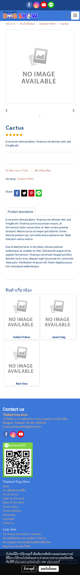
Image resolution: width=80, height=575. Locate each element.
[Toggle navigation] (75, 15)
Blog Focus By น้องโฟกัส (16, 546)
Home (6, 486)
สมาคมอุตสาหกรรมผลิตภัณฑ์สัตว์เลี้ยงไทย (27, 542)
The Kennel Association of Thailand (22, 534)
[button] (67, 16)
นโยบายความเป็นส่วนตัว (27, 561)
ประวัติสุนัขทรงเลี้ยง (14, 490)
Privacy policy (10, 506)
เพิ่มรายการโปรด (18, 170)
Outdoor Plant (25, 178)
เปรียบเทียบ (44, 170)
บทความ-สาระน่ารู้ (13, 498)
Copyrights (8, 519)
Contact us (8, 523)
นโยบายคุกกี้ (53, 561)
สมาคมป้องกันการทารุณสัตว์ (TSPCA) (24, 538)
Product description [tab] (20, 212)
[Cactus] (40, 67)
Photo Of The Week (13, 502)
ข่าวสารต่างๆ (10, 494)
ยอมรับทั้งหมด (49, 568)
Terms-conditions (12, 510)
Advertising (9, 514)
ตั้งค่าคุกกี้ (29, 568)
